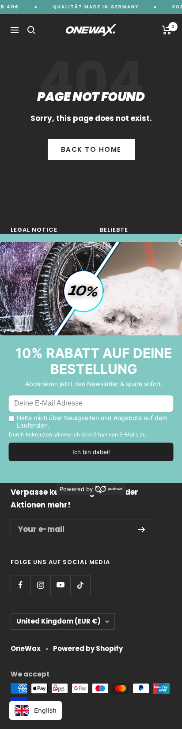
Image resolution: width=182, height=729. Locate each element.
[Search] (31, 30)
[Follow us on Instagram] (40, 585)
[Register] (141, 529)
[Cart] (166, 30)
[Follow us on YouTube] (60, 585)
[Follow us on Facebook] (20, 585)
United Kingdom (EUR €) (58, 621)
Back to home (91, 149)
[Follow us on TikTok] (80, 585)
